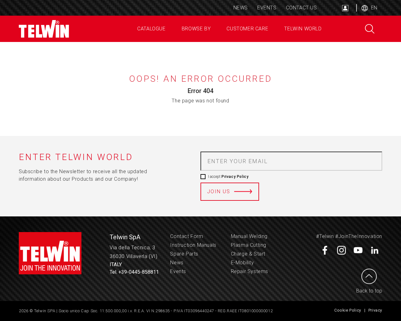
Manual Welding (249, 236)
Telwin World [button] (302, 29)
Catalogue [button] (151, 29)
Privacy (375, 310)
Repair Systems (249, 271)
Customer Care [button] (246, 29)
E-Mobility (242, 263)
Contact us (301, 8)
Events (267, 8)
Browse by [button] (195, 29)
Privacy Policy (234, 176)
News (240, 8)
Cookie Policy (347, 310)
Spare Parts (184, 254)
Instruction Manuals (193, 245)
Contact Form (186, 236)
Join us (218, 191)
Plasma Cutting (248, 245)
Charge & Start (248, 254)
